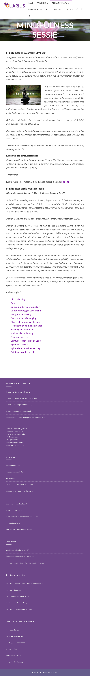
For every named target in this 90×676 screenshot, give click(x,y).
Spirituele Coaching (13, 590)
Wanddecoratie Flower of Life (18, 550)
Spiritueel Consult (19, 344)
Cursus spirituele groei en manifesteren (22, 398)
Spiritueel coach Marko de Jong (26, 340)
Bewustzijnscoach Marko (16, 472)
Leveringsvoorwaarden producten (19, 485)
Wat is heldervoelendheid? (16, 504)
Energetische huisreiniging (23, 318)
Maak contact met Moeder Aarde (19, 529)
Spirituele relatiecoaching (16, 603)
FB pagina (66, 181)
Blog (48, 9)
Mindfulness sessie (20, 337)
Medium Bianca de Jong (22, 333)
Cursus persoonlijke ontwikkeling (19, 405)
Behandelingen (59, 3)
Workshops (33, 9)
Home (30, 3)
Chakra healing (18, 299)
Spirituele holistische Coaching (25, 348)
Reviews (57, 9)
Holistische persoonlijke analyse (19, 609)
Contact (69, 9)
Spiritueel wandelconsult (23, 352)
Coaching (41, 3)
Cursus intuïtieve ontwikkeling (25, 307)
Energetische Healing (21, 314)
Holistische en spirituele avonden (26, 325)
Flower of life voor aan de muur (25, 322)
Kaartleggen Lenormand (22, 329)
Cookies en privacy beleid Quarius (19, 491)
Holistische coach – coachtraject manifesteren (24, 584)
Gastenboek (10, 478)
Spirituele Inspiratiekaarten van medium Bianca (25, 563)
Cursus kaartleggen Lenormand (26, 310)
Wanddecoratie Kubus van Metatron (20, 556)
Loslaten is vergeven (14, 510)
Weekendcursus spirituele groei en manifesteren (25, 417)
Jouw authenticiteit (13, 523)
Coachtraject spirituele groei (17, 596)
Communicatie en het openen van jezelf (22, 517)
